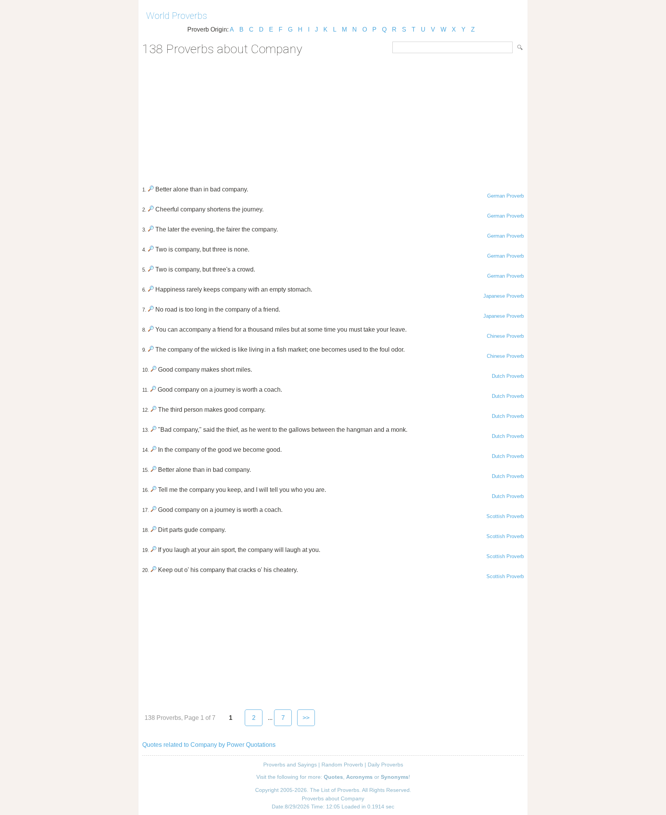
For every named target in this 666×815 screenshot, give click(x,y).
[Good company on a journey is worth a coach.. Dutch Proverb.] (153, 389)
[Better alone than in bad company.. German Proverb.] (151, 189)
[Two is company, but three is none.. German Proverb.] (151, 249)
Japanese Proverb (503, 296)
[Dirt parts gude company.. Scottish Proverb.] (153, 530)
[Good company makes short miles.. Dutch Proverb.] (153, 369)
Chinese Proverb (505, 336)
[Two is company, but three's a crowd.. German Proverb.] (151, 269)
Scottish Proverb (505, 516)
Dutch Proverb (508, 376)
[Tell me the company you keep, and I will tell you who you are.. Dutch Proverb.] (153, 489)
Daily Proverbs (385, 764)
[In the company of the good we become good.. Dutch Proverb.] (153, 449)
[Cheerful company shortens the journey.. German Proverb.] (151, 209)
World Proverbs (176, 15)
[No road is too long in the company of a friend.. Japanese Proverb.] (151, 309)
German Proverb (505, 196)
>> (306, 717)
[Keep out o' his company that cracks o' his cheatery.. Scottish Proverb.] (153, 570)
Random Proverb (342, 764)
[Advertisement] (333, 118)
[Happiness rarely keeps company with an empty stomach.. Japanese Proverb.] (151, 289)
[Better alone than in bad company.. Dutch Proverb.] (153, 469)
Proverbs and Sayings (290, 764)
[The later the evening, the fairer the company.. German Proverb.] (151, 229)
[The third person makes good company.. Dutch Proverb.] (153, 409)
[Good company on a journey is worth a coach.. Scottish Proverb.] (153, 509)
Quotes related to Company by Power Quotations (209, 744)
